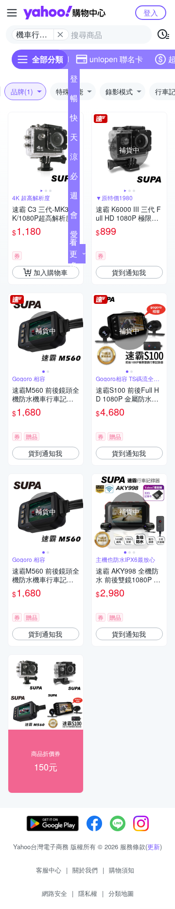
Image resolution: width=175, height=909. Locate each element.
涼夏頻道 (74, 158)
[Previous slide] (14, 150)
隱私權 (87, 893)
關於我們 (85, 869)
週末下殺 (74, 197)
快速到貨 (74, 119)
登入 (150, 12)
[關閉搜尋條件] (60, 34)
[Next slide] (160, 150)
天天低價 (74, 139)
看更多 (73, 253)
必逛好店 (74, 178)
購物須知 (121, 869)
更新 (153, 846)
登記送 (74, 80)
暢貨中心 (74, 100)
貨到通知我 (129, 272)
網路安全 (54, 893)
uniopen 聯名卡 (116, 59)
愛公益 (74, 236)
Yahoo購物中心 (64, 12)
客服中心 (48, 869)
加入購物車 (51, 272)
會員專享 (74, 217)
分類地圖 (121, 893)
